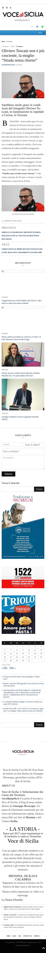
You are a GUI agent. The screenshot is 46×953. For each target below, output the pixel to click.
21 (11, 657)
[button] (4, 7)
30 (23, 660)
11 (35, 650)
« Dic (5, 667)
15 (17, 653)
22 (17, 657)
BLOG (14, 936)
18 (35, 653)
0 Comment (19, 46)
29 (17, 660)
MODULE (37, 936)
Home (3, 41)
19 (41, 653)
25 (35, 657)
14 (11, 653)
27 (5, 660)
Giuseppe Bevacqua (8, 64)
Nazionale (9, 41)
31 (29, 660)
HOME (8, 936)
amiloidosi (8, 221)
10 (29, 650)
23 (23, 657)
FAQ (19, 936)
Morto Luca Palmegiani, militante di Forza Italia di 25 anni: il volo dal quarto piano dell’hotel (21, 236)
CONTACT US (27, 936)
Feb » (13, 667)
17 (29, 653)
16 (23, 653)
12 (41, 650)
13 (5, 653)
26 (41, 657)
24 (29, 657)
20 (5, 657)
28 (11, 660)
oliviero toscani (16, 221)
